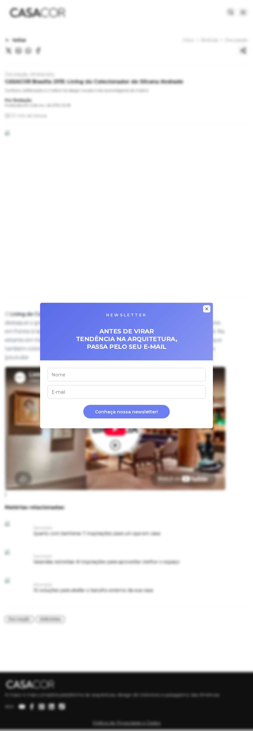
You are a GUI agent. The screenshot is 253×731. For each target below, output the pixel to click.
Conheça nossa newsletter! (126, 412)
